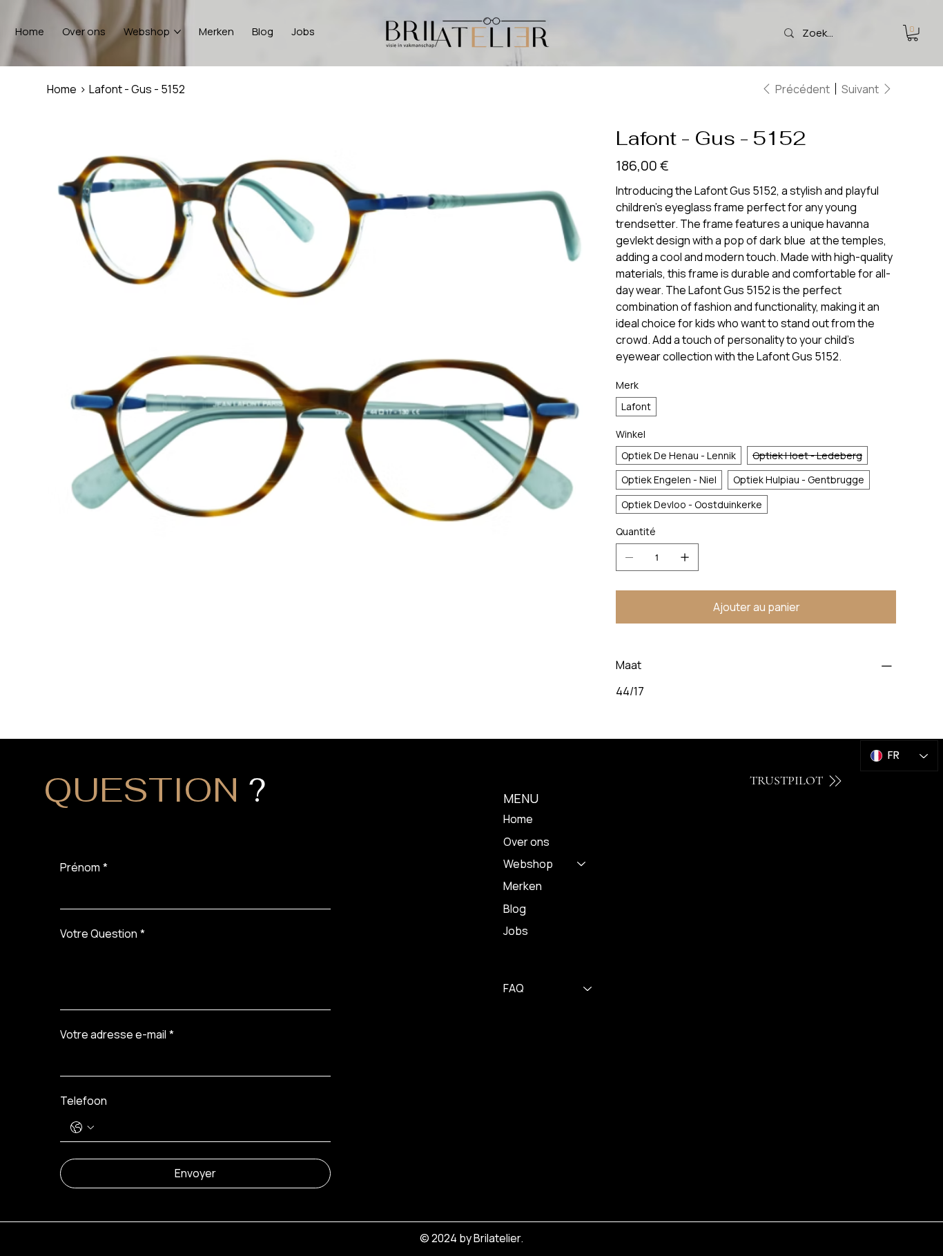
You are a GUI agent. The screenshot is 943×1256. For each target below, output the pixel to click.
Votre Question (102, 933)
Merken (522, 885)
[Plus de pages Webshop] (177, 31)
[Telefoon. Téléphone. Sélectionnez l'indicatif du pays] (82, 1127)
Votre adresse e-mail (117, 1034)
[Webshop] (582, 864)
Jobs (515, 930)
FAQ (513, 988)
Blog (514, 908)
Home (518, 819)
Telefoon (83, 1100)
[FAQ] (588, 988)
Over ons (526, 841)
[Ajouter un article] (685, 557)
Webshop (528, 863)
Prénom (84, 867)
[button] (912, 33)
